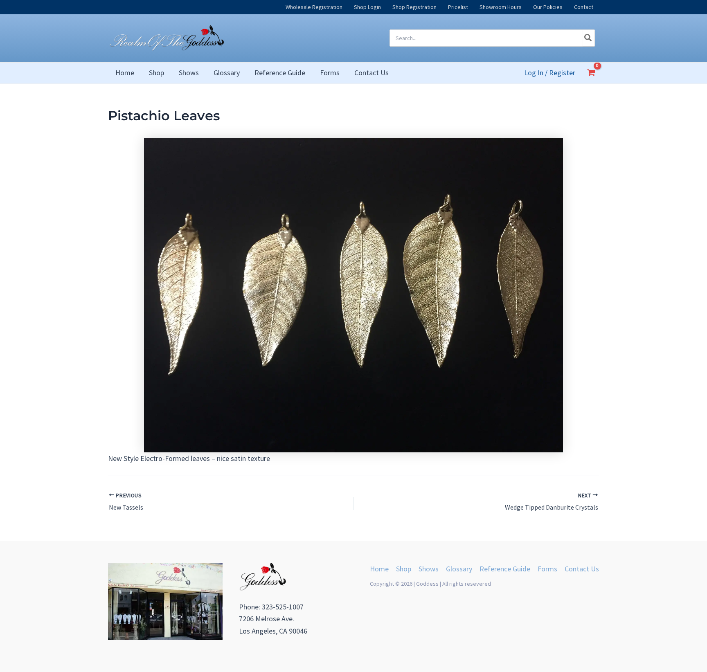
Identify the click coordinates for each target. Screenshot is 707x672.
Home (379, 568)
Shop (403, 568)
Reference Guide (505, 568)
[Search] (588, 38)
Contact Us (582, 568)
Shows (429, 568)
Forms (547, 568)
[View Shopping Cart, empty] (591, 72)
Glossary (459, 568)
